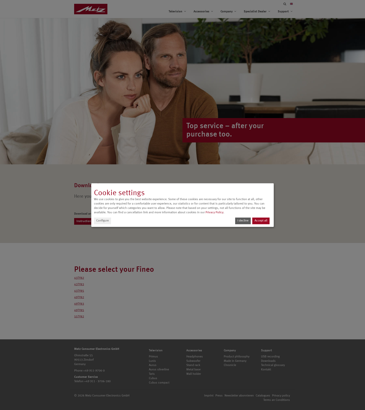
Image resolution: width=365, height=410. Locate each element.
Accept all (261, 220)
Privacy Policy (214, 212)
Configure (102, 220)
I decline (242, 220)
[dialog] (182, 205)
